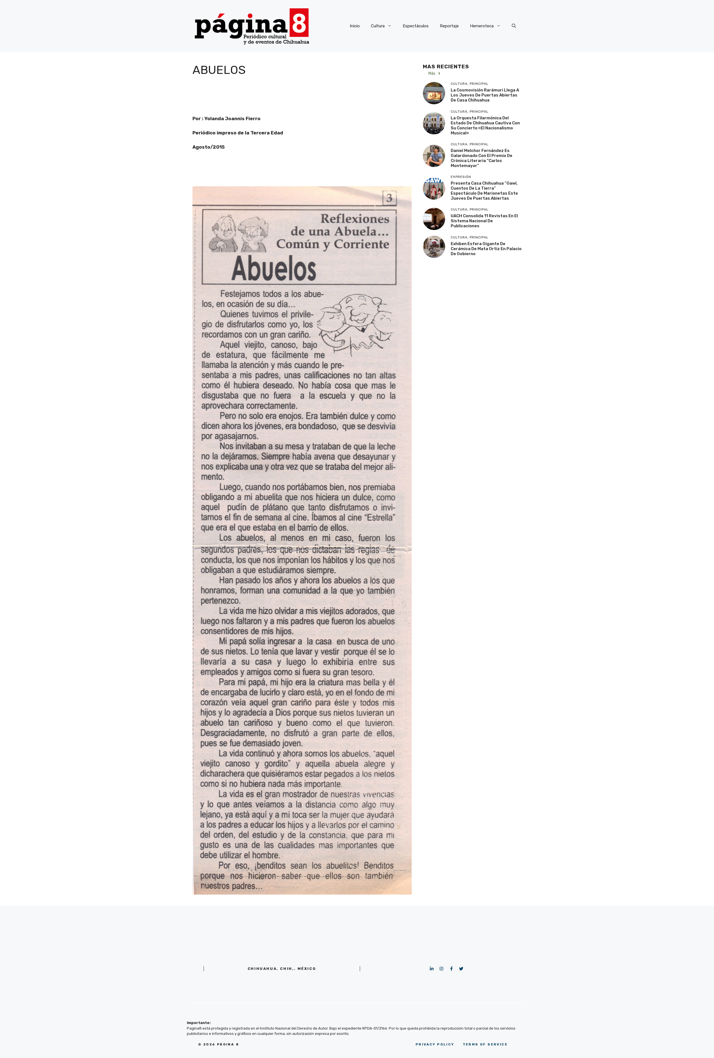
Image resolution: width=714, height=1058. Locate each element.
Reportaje (449, 25)
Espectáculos (416, 25)
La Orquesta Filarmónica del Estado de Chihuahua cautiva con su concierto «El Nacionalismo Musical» (485, 125)
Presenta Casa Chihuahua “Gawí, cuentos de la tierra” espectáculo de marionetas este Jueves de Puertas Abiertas (484, 191)
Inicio (355, 25)
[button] (514, 26)
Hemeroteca (482, 25)
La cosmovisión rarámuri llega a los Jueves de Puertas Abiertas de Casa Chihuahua (485, 95)
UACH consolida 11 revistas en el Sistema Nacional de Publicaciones (484, 220)
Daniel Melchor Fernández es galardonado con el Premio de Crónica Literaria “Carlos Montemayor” (481, 158)
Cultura (378, 25)
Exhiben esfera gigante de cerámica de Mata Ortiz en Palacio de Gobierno (486, 248)
